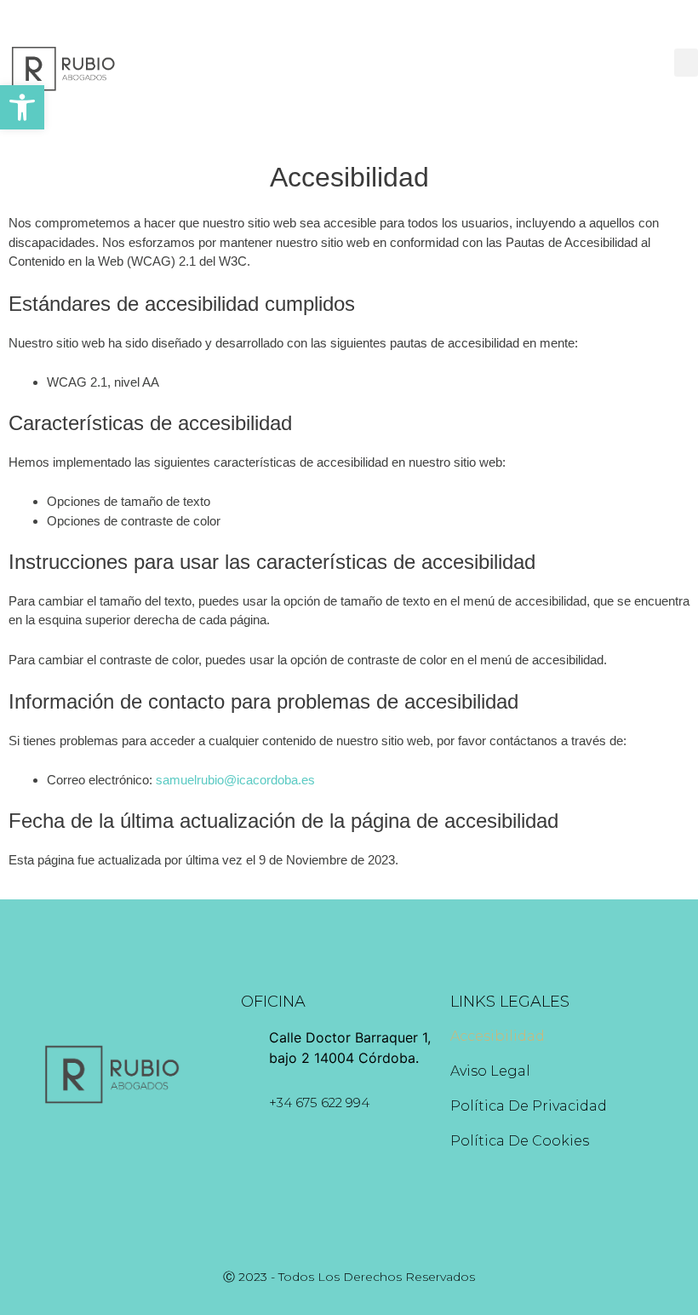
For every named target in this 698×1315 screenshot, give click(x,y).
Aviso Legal (490, 1071)
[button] (22, 107)
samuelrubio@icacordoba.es (235, 779)
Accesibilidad (497, 1036)
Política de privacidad (528, 1106)
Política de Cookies (519, 1141)
